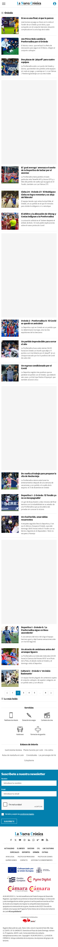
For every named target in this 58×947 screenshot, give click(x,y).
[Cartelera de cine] (47, 716)
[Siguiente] (51, 693)
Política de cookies (45, 856)
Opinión (36, 852)
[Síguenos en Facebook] (11, 840)
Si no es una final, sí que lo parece (37, 18)
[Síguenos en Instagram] (24, 840)
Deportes (26, 852)
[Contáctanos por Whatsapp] (33, 840)
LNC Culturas (48, 848)
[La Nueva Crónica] (29, 836)
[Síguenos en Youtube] (20, 840)
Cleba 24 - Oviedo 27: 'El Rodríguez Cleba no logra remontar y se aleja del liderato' (38, 194)
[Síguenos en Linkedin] (29, 840)
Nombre (4, 779)
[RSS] (47, 840)
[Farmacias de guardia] (38, 730)
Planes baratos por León (33, 750)
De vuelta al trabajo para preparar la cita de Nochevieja (38, 475)
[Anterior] (7, 693)
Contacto (24, 860)
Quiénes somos (11, 860)
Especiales (14, 852)
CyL (38, 848)
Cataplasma (29, 761)
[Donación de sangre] (29, 716)
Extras (45, 852)
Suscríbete (9, 822)
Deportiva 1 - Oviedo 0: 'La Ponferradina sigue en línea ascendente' (34, 630)
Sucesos (30, 848)
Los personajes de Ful (47, 755)
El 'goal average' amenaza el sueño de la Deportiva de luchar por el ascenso (38, 170)
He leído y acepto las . (19, 814)
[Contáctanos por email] (42, 840)
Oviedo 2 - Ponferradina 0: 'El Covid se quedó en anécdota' (38, 322)
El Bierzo (21, 848)
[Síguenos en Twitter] (15, 840)
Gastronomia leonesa (13, 750)
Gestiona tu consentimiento (42, 860)
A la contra (48, 750)
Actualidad (9, 848)
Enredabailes (31, 755)
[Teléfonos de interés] (11, 716)
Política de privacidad (26, 856)
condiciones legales (27, 814)
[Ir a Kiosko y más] (38, 840)
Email (3, 789)
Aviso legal (10, 856)
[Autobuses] (20, 730)
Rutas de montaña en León (13, 755)
